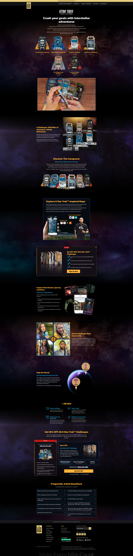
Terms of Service (64, 528)
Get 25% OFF (78, 471)
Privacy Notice (64, 530)
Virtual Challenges (65, 3)
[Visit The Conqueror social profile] (77, 534)
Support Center (49, 541)
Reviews (96, 3)
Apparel (76, 3)
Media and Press (49, 535)
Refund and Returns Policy (66, 531)
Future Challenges (49, 531)
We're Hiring (48, 533)
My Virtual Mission (49, 539)
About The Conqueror (50, 528)
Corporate (103, 3)
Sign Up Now (73, 271)
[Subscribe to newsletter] (90, 528)
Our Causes (48, 530)
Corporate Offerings (49, 537)
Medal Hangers (86, 3)
